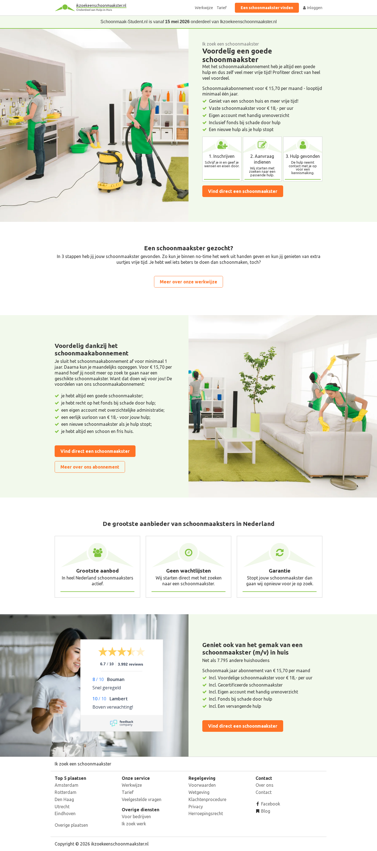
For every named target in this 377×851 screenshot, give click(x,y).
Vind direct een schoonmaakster (242, 191)
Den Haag (64, 799)
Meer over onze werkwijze (188, 281)
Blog (265, 811)
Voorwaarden (202, 785)
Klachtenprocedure (207, 799)
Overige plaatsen (71, 825)
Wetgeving (199, 792)
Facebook (270, 803)
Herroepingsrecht (206, 813)
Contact (264, 792)
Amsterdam (66, 785)
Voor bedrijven (136, 816)
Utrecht (62, 806)
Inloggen (314, 8)
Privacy (196, 806)
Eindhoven (65, 813)
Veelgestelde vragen (141, 799)
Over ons (265, 785)
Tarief (222, 8)
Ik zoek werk (134, 823)
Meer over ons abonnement (89, 466)
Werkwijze (204, 8)
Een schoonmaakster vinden (267, 8)
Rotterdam (65, 792)
